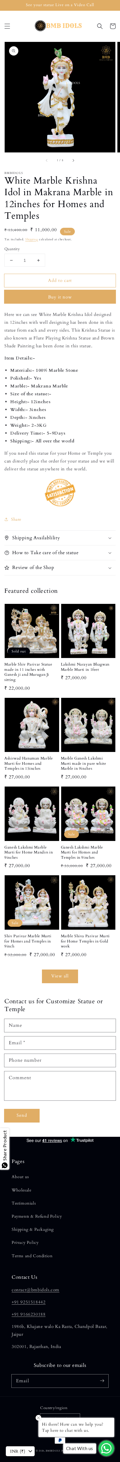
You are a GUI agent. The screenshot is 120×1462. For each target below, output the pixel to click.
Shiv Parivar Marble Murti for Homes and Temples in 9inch (28, 941)
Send (22, 1115)
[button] (7, 26)
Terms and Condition (32, 1256)
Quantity (12, 249)
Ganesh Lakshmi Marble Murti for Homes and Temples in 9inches (82, 852)
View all (60, 976)
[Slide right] (73, 160)
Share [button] (16, 519)
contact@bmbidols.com (35, 1290)
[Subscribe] (102, 1380)
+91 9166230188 (28, 1314)
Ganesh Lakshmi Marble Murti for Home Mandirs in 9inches (28, 852)
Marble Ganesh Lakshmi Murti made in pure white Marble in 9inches (83, 763)
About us (20, 1177)
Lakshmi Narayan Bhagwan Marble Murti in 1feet (85, 667)
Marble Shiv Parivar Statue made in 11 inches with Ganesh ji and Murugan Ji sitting (28, 672)
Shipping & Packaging (33, 1229)
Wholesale (21, 1190)
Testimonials (24, 1203)
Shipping (31, 239)
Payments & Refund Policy (37, 1216)
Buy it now (60, 297)
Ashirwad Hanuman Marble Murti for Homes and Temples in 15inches (28, 763)
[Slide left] (46, 160)
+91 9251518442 (28, 1302)
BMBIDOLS (53, 1450)
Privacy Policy (25, 1242)
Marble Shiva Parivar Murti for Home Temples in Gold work (85, 941)
